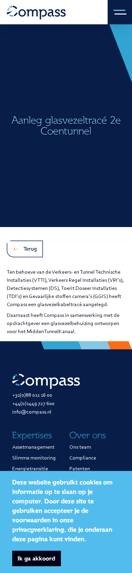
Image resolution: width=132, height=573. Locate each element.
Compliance (82, 458)
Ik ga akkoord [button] (36, 558)
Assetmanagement (33, 447)
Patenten (79, 469)
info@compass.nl (31, 412)
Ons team (80, 447)
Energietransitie (30, 469)
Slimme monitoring (34, 458)
